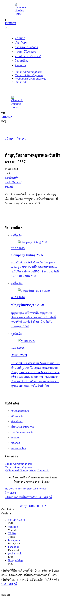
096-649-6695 (39, 488)
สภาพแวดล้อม (18, 448)
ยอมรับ (5, 594)
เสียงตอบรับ (17, 416)
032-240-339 (11, 488)
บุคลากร (15, 443)
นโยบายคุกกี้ (44, 497)
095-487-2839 (25, 488)
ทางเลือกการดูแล (20, 411)
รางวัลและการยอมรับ (22, 432)
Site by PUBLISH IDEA (32, 506)
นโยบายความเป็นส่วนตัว (20, 497)
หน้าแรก (10, 138)
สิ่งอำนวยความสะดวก (22, 427)
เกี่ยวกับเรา (16, 421)
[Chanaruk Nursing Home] (21, 9)
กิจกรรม (21, 138)
